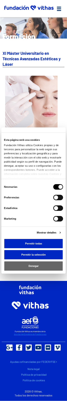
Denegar (34, 265)
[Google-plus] (9, 347)
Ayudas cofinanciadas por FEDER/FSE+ (33, 361)
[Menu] (59, 8)
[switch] (58, 197)
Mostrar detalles (47, 232)
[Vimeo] (57, 347)
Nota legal (33, 369)
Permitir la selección (33, 254)
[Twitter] (29, 347)
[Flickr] (48, 347)
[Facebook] (19, 347)
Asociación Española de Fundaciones (30, 334)
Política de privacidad (34, 374)
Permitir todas (33, 243)
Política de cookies (34, 380)
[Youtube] (38, 347)
